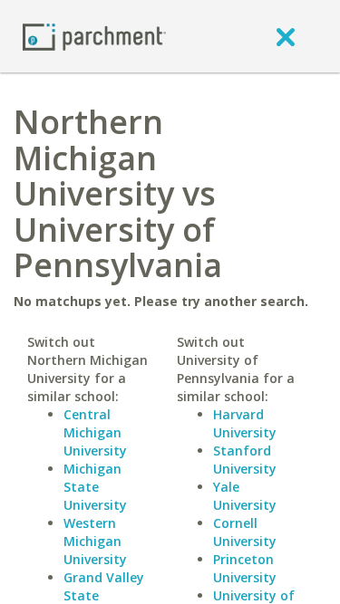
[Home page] (94, 35)
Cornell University (245, 532)
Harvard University (245, 423)
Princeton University (245, 568)
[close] (285, 36)
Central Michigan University (95, 432)
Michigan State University (95, 486)
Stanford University (245, 459)
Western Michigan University (95, 541)
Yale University (245, 495)
